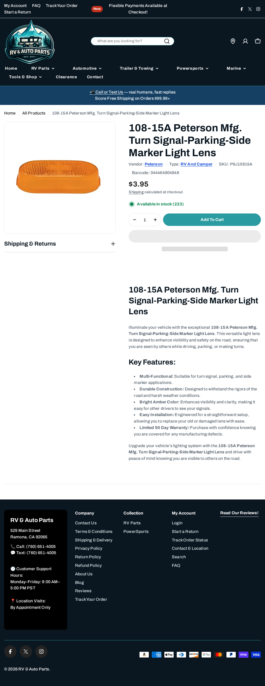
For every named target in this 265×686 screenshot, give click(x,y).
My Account (15, 5)
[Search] (167, 41)
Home (10, 113)
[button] (195, 236)
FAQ (36, 5)
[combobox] (132, 41)
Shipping (136, 192)
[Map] (233, 41)
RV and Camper (196, 164)
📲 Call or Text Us (107, 92)
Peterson (154, 164)
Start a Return (17, 12)
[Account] (245, 41)
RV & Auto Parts (33, 669)
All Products (34, 113)
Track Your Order (62, 5)
